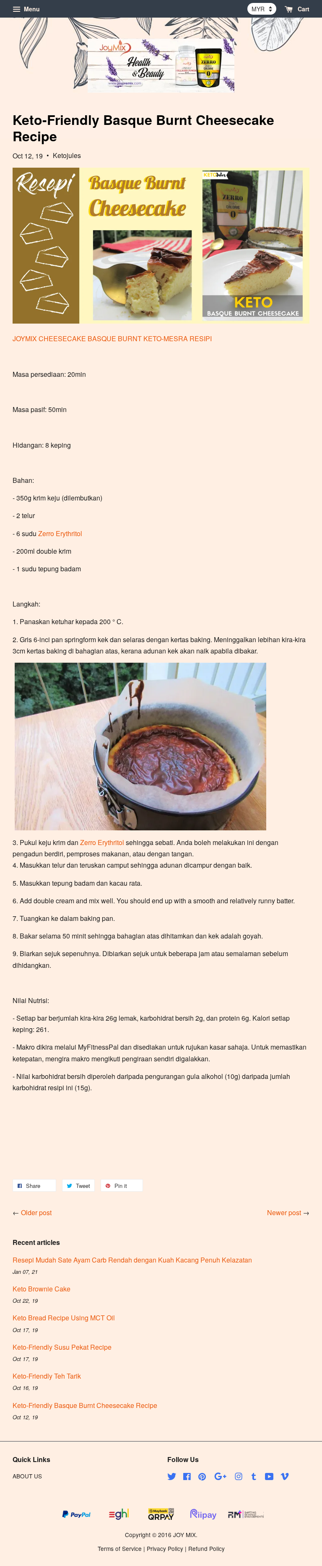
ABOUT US (27, 1476)
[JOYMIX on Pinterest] (202, 1477)
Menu (31, 9)
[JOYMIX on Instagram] (238, 1477)
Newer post (284, 1212)
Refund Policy (206, 1548)
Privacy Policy (165, 1548)
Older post (36, 1212)
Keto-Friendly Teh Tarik (47, 1376)
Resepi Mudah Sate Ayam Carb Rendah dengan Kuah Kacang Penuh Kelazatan (132, 1260)
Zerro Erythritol (60, 533)
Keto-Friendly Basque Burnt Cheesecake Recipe (85, 1405)
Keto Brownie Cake (41, 1289)
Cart (302, 9)
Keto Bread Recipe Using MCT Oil (64, 1317)
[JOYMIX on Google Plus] (220, 1477)
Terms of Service (120, 1548)
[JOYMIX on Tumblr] (254, 1477)
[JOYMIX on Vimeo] (284, 1477)
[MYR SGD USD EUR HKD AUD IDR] (261, 9)
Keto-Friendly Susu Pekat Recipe (62, 1347)
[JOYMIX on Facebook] (187, 1477)
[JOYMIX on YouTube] (269, 1477)
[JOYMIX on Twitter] (172, 1477)
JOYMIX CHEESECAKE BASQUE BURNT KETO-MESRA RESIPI (112, 338)
